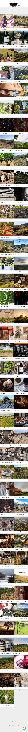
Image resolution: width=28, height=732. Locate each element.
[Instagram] (15, 721)
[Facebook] (13, 721)
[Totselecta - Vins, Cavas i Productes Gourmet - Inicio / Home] (14, 4)
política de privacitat (14, 725)
